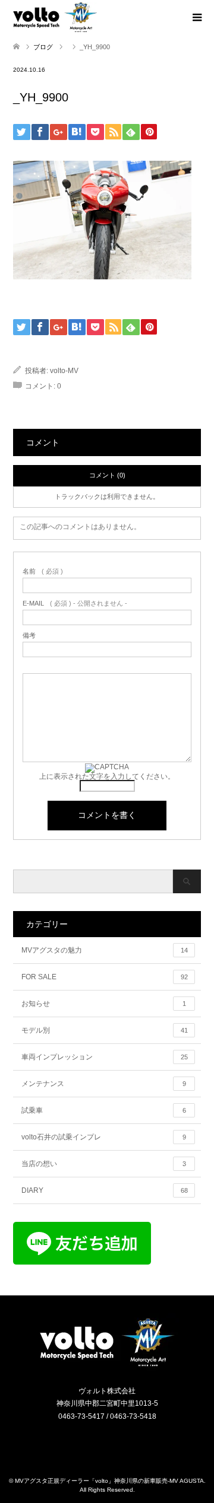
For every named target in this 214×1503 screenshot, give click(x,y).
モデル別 (104, 1030)
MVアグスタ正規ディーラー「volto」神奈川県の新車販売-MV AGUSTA (109, 1480)
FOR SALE (104, 977)
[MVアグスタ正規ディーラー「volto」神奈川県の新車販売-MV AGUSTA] (107, 1366)
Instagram (99, 1441)
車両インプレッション (104, 1057)
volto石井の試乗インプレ (103, 1137)
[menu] (196, 18)
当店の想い (103, 1164)
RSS (114, 1441)
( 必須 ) (43, 571)
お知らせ (103, 1003)
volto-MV (64, 371)
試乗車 (103, 1110)
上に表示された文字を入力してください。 (107, 776)
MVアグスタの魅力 (104, 950)
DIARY (104, 1190)
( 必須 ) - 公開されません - (75, 603)
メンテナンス (103, 1084)
